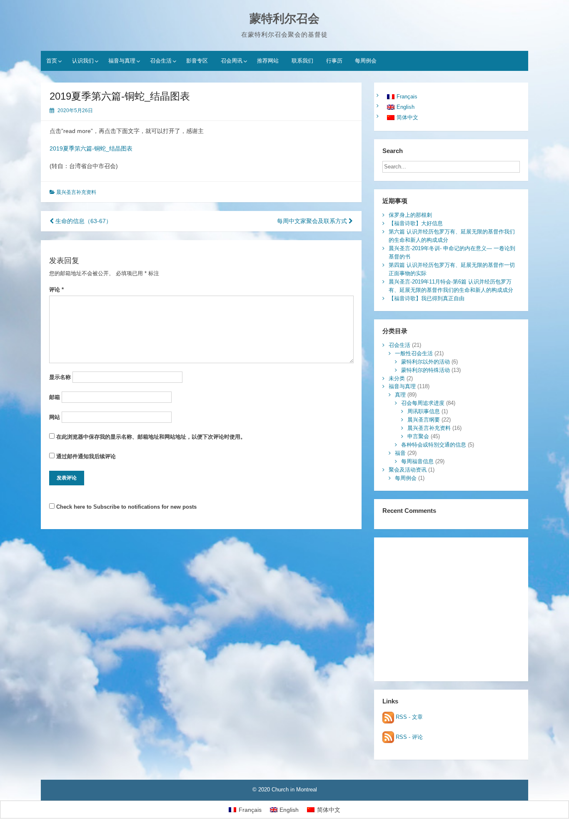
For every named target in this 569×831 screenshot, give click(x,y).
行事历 (334, 61)
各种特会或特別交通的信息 (433, 445)
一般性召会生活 (414, 353)
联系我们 (302, 61)
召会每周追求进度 (422, 403)
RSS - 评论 (408, 737)
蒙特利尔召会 (284, 18)
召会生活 (161, 61)
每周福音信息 (417, 461)
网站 (54, 417)
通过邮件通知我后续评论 (86, 456)
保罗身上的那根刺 (410, 215)
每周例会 (366, 61)
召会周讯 (231, 61)
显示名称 (60, 377)
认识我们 (83, 61)
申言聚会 (418, 436)
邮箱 (54, 397)
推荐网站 (268, 61)
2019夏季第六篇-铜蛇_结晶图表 (91, 148)
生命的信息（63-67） (83, 221)
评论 (56, 289)
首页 (51, 61)
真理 (400, 395)
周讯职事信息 (423, 411)
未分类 (397, 378)
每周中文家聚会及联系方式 (313, 221)
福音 (400, 453)
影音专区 (197, 61)
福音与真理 (121, 61)
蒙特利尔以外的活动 (425, 362)
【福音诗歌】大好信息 (416, 223)
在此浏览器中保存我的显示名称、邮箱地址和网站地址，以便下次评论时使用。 (151, 437)
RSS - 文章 (408, 717)
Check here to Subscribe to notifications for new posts (126, 507)
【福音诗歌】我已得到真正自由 (426, 298)
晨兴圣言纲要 (423, 420)
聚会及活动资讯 (408, 470)
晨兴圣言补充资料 (76, 192)
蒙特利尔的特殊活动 (425, 370)
